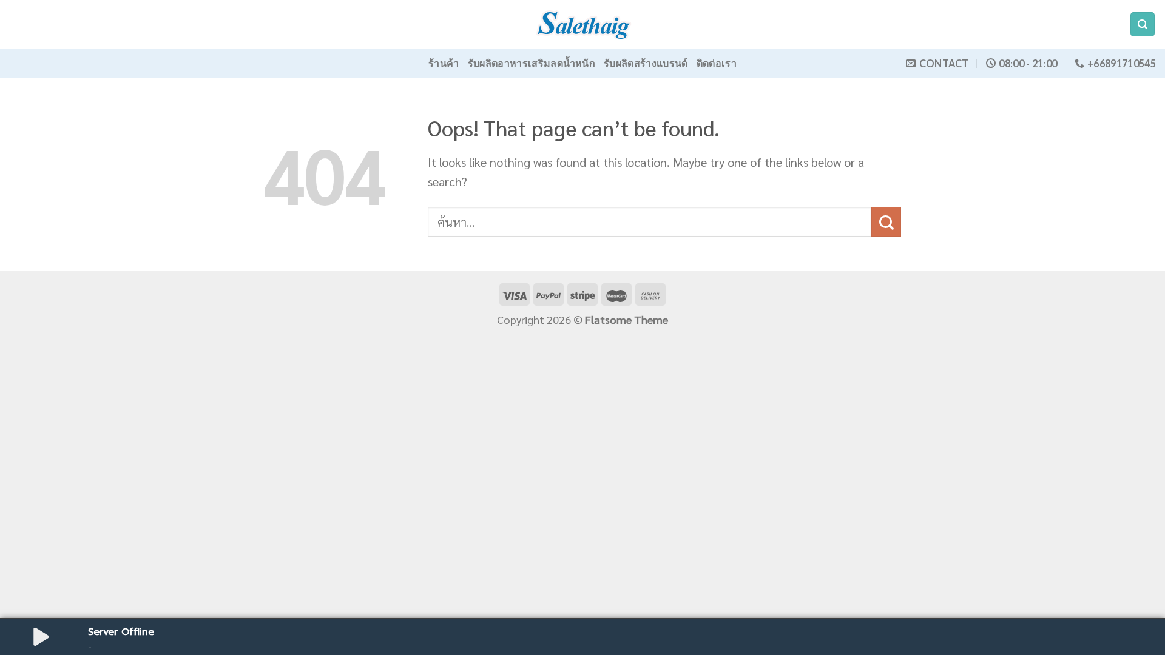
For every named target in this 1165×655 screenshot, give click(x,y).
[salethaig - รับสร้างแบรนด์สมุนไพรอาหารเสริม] (582, 24)
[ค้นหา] (1142, 24)
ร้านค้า (443, 63)
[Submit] (886, 222)
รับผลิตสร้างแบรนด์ (646, 63)
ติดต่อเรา (717, 63)
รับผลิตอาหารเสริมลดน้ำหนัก (531, 63)
